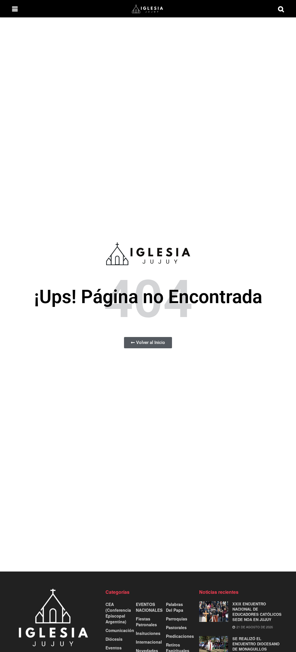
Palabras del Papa (174, 607)
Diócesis (114, 639)
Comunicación (120, 630)
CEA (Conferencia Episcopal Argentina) (118, 612)
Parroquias (176, 619)
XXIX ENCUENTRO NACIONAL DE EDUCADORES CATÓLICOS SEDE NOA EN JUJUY (257, 611)
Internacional (149, 642)
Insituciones (148, 633)
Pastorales (176, 627)
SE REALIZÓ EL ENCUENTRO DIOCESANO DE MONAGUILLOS (256, 644)
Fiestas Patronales (146, 621)
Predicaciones (180, 636)
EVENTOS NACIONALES (149, 607)
